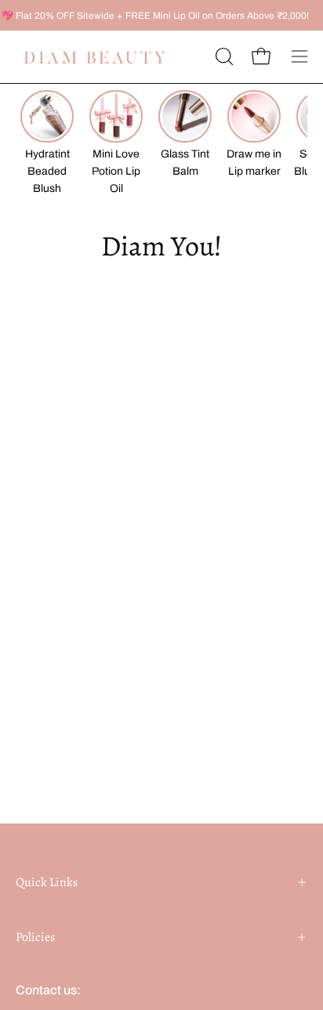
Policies (35, 937)
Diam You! (161, 245)
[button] (223, 56)
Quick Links (47, 882)
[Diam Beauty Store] (94, 56)
